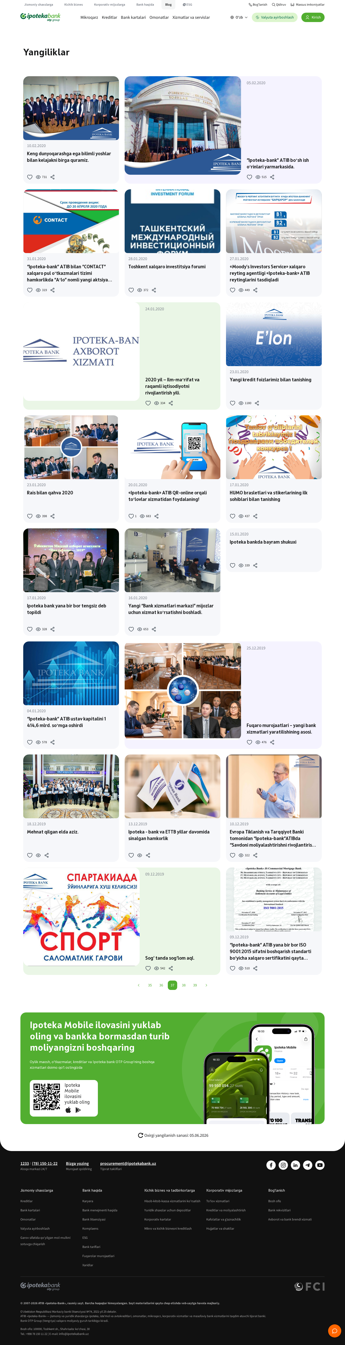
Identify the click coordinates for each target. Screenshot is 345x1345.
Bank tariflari (91, 1247)
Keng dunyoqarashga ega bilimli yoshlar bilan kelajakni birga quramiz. (69, 157)
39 (195, 985)
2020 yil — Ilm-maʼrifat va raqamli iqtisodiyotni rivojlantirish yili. (172, 387)
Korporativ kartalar (157, 1219)
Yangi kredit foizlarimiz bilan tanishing (270, 380)
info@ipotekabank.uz (74, 1334)
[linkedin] (295, 1165)
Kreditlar (109, 17)
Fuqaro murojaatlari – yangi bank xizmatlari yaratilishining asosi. (281, 729)
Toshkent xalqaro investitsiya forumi (167, 267)
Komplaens (90, 1228)
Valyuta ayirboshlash (35, 1228)
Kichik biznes (73, 4)
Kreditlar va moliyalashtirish (226, 1210)
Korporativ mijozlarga (109, 4)
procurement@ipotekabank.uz (128, 1164)
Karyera (87, 1201)
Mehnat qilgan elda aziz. (53, 832)
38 (184, 985)
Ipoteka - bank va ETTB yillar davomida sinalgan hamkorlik (169, 835)
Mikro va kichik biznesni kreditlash (168, 1228)
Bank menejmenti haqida (99, 1210)
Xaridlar (87, 1265)
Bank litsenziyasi (93, 1219)
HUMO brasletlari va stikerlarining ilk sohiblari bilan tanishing (268, 496)
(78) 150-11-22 (45, 1164)
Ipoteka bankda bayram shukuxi (263, 542)
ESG (189, 4)
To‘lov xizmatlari (217, 1201)
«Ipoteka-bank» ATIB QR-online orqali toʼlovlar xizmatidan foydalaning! (167, 496)
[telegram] (307, 1165)
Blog (168, 4)
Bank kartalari (133, 17)
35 (150, 985)
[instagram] (283, 1165)
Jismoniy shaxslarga (38, 4)
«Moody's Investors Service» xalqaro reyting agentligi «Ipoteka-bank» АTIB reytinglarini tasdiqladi (270, 274)
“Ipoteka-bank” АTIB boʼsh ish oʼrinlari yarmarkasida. (278, 164)
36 (161, 985)
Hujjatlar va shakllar (220, 1228)
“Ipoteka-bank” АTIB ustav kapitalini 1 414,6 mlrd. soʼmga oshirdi (66, 722)
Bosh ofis (274, 1201)
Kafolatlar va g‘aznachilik (223, 1219)
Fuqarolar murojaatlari (98, 1256)
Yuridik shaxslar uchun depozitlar (167, 1210)
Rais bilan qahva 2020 (50, 493)
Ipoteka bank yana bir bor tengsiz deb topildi (66, 609)
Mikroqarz (89, 17)
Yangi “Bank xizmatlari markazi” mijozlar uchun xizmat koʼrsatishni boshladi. (171, 609)
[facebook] (271, 1165)
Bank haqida (145, 4)
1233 (24, 1164)
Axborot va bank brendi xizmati (290, 1219)
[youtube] (320, 1165)
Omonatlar (159, 17)
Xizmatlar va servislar (191, 17)
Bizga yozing (77, 1164)
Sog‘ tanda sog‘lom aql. (170, 958)
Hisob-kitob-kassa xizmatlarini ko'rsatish (172, 1201)
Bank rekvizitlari (279, 1210)
